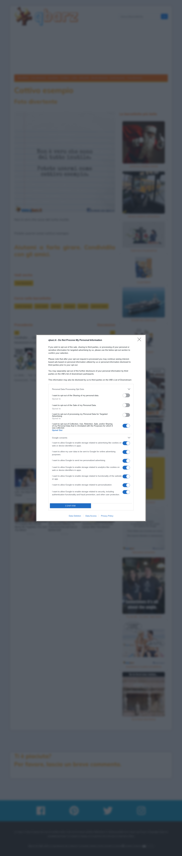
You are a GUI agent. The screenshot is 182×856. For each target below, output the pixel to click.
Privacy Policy (107, 516)
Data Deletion (75, 516)
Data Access (91, 516)
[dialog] (91, 428)
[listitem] (91, 389)
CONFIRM (70, 506)
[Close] (140, 340)
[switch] (126, 395)
